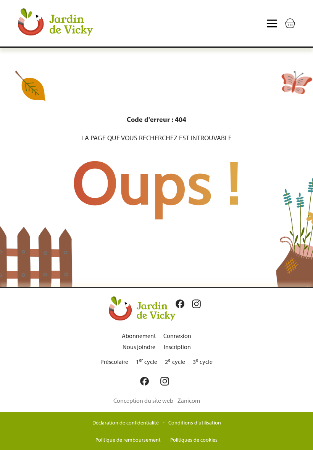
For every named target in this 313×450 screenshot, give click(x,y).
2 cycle (175, 361)
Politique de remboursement (128, 440)
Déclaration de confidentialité (125, 423)
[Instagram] (198, 304)
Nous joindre (139, 347)
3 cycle (203, 361)
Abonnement (139, 336)
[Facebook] (182, 304)
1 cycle (147, 361)
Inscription (177, 347)
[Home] (72, 23)
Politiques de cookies (194, 440)
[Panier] (290, 23)
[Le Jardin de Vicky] (142, 308)
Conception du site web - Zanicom (156, 400)
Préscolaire (114, 361)
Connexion (177, 336)
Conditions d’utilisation (194, 423)
